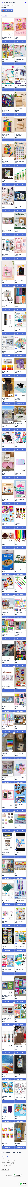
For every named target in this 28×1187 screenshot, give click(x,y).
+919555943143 (5, 1170)
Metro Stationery (9, 2)
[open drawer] (2, 2)
